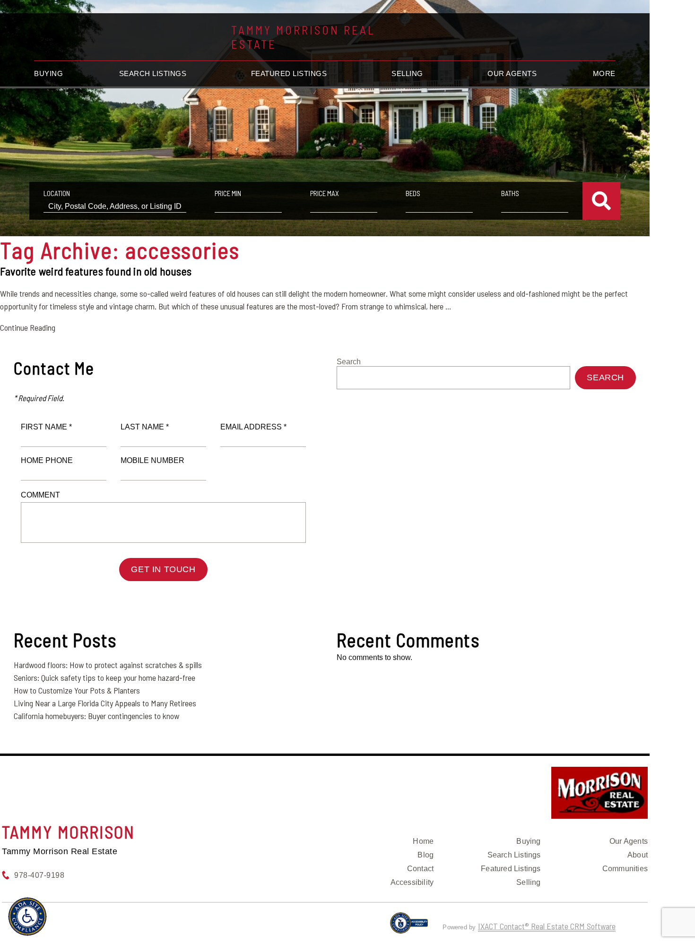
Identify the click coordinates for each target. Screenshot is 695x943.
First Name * (46, 427)
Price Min (228, 193)
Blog (425, 855)
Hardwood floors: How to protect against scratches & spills (108, 665)
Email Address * (253, 427)
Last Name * (145, 427)
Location (56, 193)
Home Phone (47, 460)
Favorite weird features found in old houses (95, 271)
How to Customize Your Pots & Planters (77, 690)
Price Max (324, 193)
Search (349, 362)
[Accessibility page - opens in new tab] (409, 927)
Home (423, 841)
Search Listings (153, 73)
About (637, 855)
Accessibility (412, 882)
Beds (413, 193)
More (604, 73)
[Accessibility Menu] (27, 916)
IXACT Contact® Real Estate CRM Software (547, 926)
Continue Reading (27, 327)
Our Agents (512, 73)
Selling (407, 73)
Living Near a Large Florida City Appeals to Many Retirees (105, 703)
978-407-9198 (39, 875)
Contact (420, 869)
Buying (48, 73)
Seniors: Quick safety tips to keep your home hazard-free (104, 677)
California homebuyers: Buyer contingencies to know (96, 716)
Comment (40, 495)
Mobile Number (152, 460)
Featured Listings (289, 73)
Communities (625, 869)
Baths (510, 193)
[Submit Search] (601, 201)
